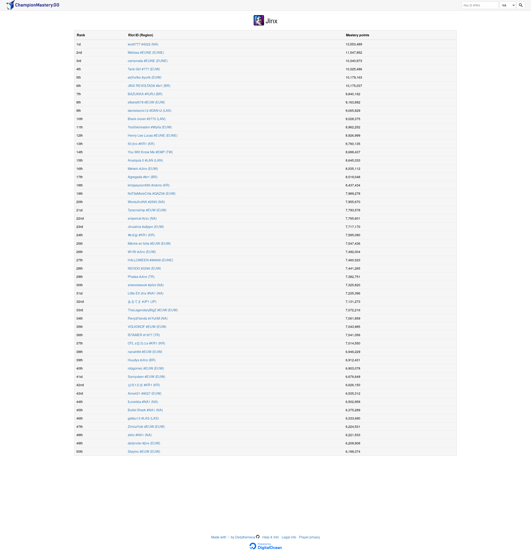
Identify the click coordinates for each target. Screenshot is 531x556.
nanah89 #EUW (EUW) (145, 351)
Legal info (289, 537)
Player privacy (309, 537)
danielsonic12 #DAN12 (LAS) (149, 110)
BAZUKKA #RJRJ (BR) (145, 93)
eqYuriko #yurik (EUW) (144, 77)
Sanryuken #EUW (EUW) (146, 376)
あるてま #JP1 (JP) (142, 301)
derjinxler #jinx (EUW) (144, 443)
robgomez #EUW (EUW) (146, 368)
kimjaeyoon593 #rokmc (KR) (149, 185)
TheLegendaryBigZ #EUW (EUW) (153, 310)
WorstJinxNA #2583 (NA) (146, 201)
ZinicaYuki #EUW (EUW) (146, 426)
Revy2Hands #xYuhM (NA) (148, 318)
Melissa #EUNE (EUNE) (146, 52)
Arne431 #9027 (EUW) (144, 393)
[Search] (520, 5)
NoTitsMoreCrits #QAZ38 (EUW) (151, 193)
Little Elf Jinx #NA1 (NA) (145, 293)
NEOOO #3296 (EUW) (144, 268)
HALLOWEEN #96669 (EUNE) (150, 260)
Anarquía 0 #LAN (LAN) (145, 160)
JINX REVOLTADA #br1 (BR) (149, 85)
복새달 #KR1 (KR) (141, 234)
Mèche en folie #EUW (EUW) (149, 243)
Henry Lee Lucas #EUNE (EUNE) (153, 135)
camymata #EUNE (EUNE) (148, 60)
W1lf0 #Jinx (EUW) (142, 251)
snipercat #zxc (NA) (142, 218)
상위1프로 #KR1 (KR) (144, 384)
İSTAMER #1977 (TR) (144, 334)
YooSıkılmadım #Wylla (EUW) (150, 127)
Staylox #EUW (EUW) (144, 451)
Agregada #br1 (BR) (142, 176)
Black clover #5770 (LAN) (147, 118)
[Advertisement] (265, 489)
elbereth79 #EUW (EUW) (146, 102)
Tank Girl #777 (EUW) (144, 69)
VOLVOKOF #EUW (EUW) (147, 326)
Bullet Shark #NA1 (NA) (145, 410)
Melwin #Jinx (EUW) (143, 168)
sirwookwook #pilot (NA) (146, 284)
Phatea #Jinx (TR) (141, 276)
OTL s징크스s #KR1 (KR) (146, 343)
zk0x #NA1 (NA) (140, 434)
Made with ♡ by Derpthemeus (233, 537)
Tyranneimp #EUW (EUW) (147, 210)
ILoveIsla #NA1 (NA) (143, 401)
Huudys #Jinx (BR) (142, 360)
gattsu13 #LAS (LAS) (143, 418)
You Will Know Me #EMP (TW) (150, 152)
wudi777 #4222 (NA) (143, 44)
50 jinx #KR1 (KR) (141, 143)
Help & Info (270, 537)
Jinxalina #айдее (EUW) (146, 226)
